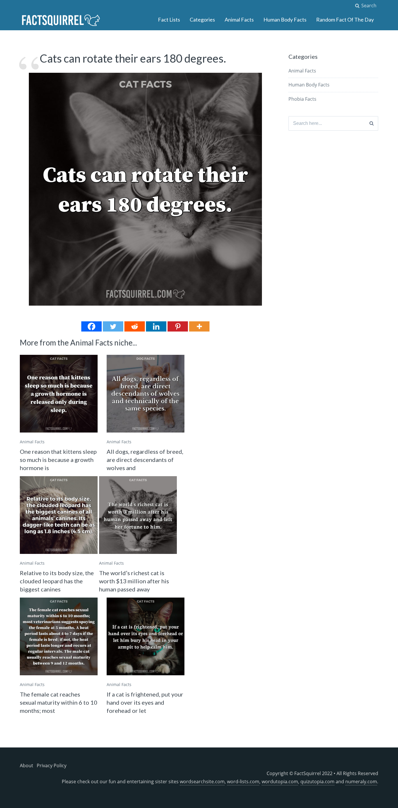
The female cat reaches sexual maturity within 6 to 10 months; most (58, 702)
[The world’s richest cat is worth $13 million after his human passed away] (138, 515)
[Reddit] (134, 326)
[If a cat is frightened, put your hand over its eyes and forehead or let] (145, 636)
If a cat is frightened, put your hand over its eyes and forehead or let (145, 702)
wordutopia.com (280, 781)
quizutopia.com (317, 781)
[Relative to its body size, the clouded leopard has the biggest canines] (59, 515)
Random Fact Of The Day (345, 19)
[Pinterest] (178, 326)
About (26, 765)
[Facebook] (91, 326)
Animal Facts (239, 19)
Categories (202, 19)
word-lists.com (243, 781)
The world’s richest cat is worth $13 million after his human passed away (134, 581)
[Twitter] (113, 326)
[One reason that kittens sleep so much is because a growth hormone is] (59, 394)
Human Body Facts (285, 19)
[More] (199, 326)
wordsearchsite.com (202, 781)
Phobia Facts (302, 99)
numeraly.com (361, 781)
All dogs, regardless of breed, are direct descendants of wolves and (145, 459)
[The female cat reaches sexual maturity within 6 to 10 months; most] (59, 636)
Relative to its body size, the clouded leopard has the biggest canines (57, 581)
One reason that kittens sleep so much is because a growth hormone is (58, 459)
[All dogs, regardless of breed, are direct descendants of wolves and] (145, 394)
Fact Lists (169, 19)
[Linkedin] (156, 326)
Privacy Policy (51, 765)
